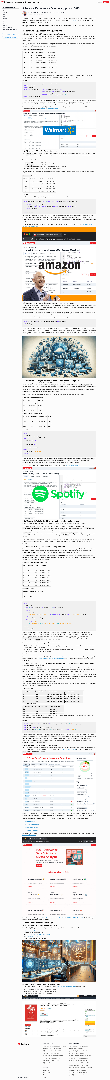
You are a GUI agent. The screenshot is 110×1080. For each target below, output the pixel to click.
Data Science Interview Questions (78, 1046)
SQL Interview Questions (76, 1048)
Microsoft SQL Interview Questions (79, 1072)
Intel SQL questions (30, 821)
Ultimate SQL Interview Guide (51, 1053)
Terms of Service (48, 1075)
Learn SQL (40, 2)
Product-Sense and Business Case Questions (38, 934)
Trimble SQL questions (31, 830)
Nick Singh (33, 12)
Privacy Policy (47, 1072)
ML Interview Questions (32, 936)
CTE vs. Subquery (47, 918)
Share (100, 2)
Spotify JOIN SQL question (72, 465)
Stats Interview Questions (32, 931)
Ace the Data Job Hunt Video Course (53, 1055)
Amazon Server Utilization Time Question (64, 657)
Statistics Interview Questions (77, 1053)
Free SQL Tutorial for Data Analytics (53, 1048)
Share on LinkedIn (11, 37)
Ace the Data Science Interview (67, 986)
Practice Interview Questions (25, 2)
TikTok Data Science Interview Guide (79, 1060)
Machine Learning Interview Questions (80, 1055)
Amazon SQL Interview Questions (78, 1065)
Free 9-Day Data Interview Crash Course (54, 1046)
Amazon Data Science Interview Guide (79, 1063)
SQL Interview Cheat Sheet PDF (52, 1051)
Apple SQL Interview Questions (77, 1075)
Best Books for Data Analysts (51, 1060)
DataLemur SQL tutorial (29, 835)
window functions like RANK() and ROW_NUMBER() (69, 918)
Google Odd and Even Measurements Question (51, 658)
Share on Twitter (11, 34)
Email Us (45, 1077)
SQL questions (73, 20)
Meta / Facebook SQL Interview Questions (80, 1068)
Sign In (106, 2)
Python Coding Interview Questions (79, 1051)
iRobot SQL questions (31, 827)
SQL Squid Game (48, 1063)
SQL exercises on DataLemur (68, 749)
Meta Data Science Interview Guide (78, 1058)
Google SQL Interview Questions (78, 1070)
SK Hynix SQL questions (32, 824)
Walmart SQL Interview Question (49, 108)
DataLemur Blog (47, 1070)
